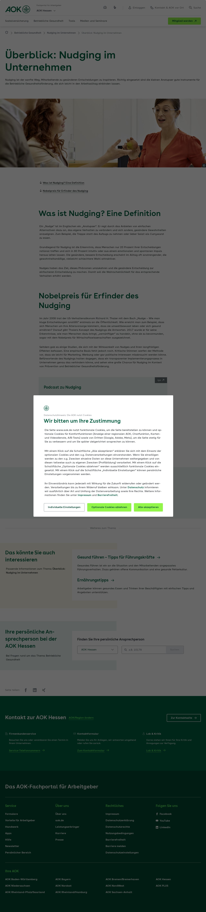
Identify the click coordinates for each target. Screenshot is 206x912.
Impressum (84, 495)
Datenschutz (136, 487)
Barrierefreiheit (107, 495)
